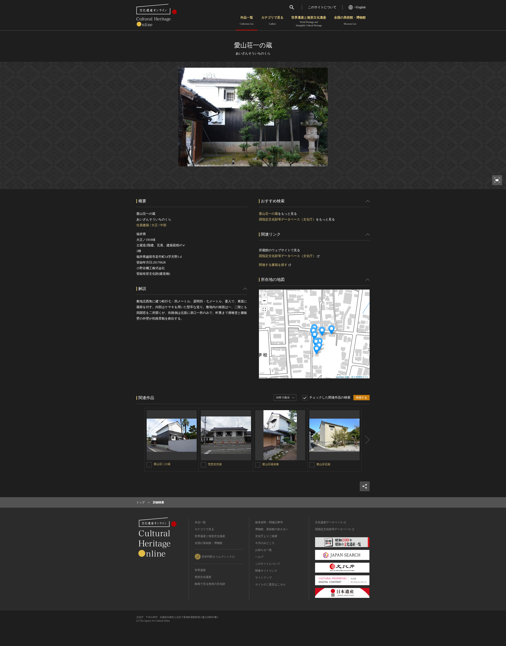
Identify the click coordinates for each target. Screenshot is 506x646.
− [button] (264, 300)
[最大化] (264, 309)
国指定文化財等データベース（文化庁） (287, 219)
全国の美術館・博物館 (350, 20)
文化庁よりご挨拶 (266, 536)
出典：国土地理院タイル (357, 376)
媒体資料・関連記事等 (269, 522)
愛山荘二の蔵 (162, 464)
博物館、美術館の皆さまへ (271, 529)
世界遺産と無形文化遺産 (308, 21)
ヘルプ (259, 556)
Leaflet (339, 376)
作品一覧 (246, 20)
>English (360, 7)
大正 (154, 225)
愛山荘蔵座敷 (270, 464)
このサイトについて (322, 7)
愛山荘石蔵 (323, 464)
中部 (163, 225)
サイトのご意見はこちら (270, 584)
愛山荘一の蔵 (268, 213)
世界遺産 (200, 570)
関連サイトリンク (266, 570)
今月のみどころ (265, 543)
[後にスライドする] (366, 440)
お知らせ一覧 (263, 549)
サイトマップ (263, 577)
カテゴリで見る (272, 20)
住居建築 (142, 225)
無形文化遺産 (203, 577)
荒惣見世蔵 (215, 464)
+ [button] (264, 294)
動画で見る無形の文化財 (210, 583)
